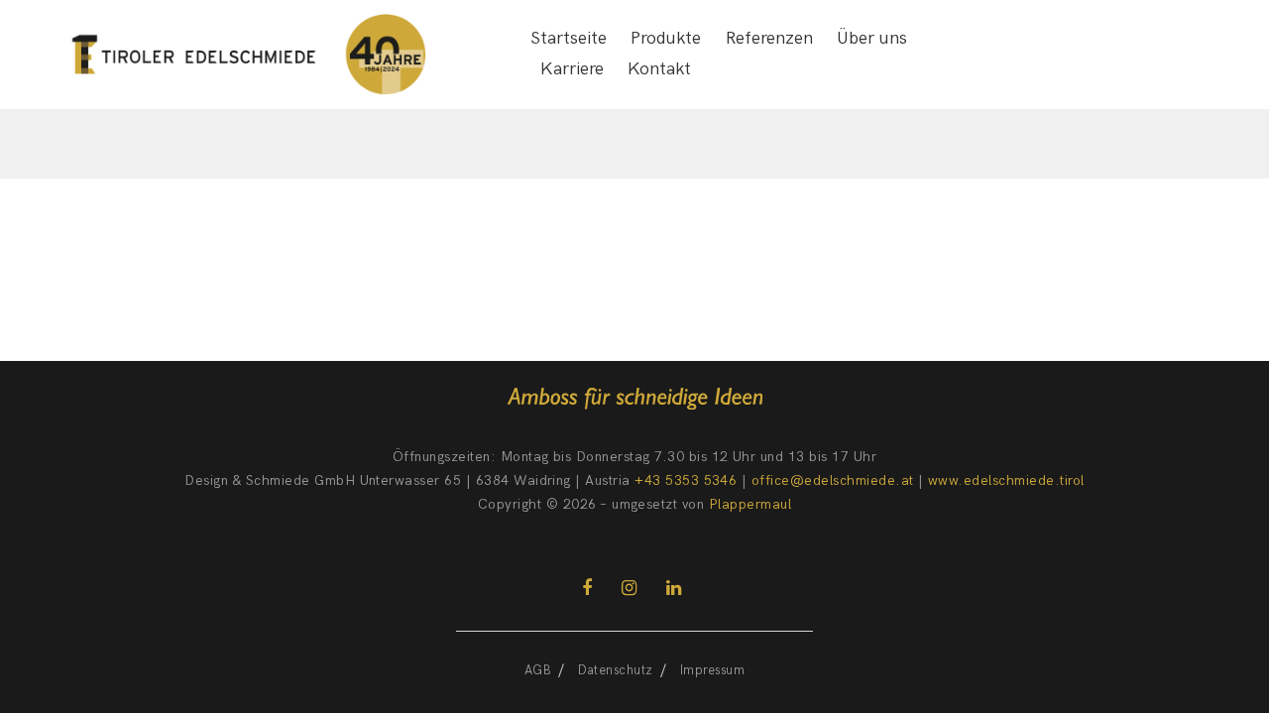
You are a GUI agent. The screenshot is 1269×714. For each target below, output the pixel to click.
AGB (537, 670)
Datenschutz (615, 670)
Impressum (712, 670)
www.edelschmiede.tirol (1006, 480)
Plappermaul (750, 504)
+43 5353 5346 (685, 480)
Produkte (666, 38)
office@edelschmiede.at (832, 480)
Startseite (568, 38)
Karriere (572, 69)
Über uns (872, 38)
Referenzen (769, 38)
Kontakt (659, 69)
